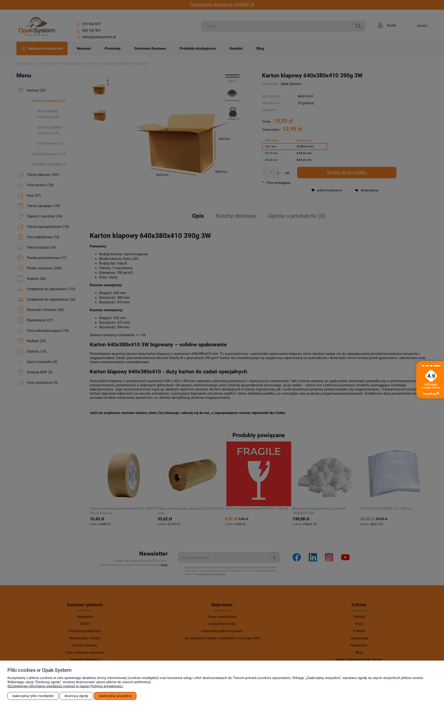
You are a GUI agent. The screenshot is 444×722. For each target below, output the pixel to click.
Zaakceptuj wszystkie (115, 696)
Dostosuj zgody (76, 696)
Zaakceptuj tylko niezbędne (33, 696)
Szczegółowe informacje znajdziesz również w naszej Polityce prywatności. (65, 686)
